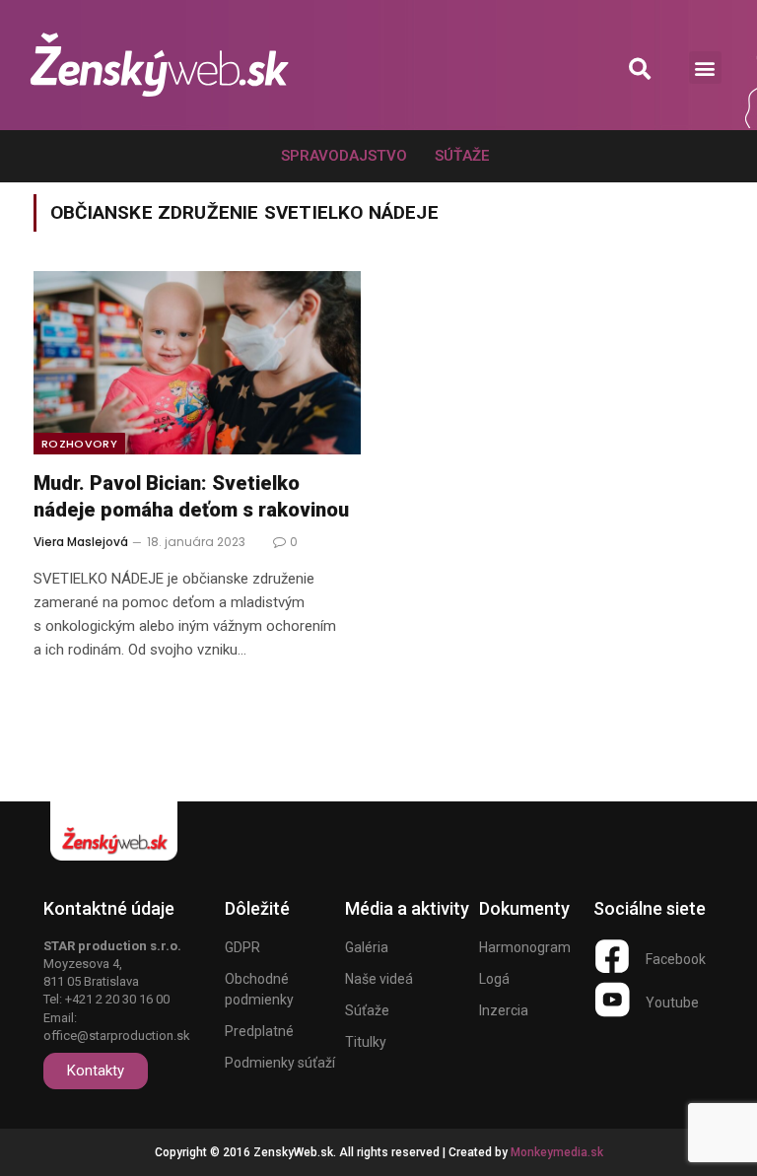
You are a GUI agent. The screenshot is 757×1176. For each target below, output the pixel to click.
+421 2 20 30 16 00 (117, 999)
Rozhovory (79, 443)
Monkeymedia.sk (557, 1152)
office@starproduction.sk (116, 1035)
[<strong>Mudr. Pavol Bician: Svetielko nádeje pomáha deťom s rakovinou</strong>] (197, 363)
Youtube (672, 1002)
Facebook (676, 959)
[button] (640, 68)
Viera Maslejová (81, 541)
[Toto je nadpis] (612, 956)
